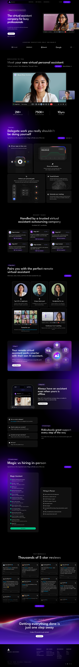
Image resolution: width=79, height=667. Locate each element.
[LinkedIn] (67, 663)
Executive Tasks (49, 651)
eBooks (58, 652)
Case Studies (59, 655)
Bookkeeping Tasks (49, 655)
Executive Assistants (40, 651)
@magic (9, 567)
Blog (58, 651)
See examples (13, 421)
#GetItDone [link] (46, 591)
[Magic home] (8, 650)
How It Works (59, 658)
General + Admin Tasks (50, 652)
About (67, 651)
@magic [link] (26, 567)
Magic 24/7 (39, 652)
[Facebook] (69, 663)
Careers (67, 652)
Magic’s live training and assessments (29, 329)
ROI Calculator (59, 656)
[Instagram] (71, 663)
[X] (65, 663)
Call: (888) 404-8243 (40, 655)
